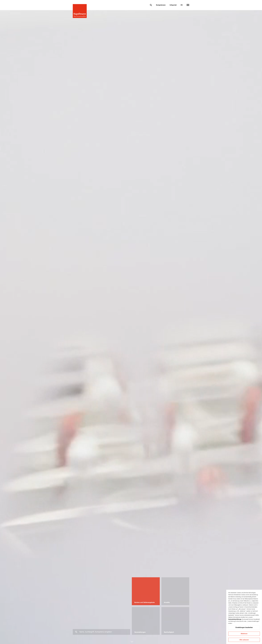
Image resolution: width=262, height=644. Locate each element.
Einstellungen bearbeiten (244, 627)
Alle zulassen (244, 640)
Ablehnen (244, 633)
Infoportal (173, 5)
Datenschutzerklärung (234, 619)
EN (181, 5)
